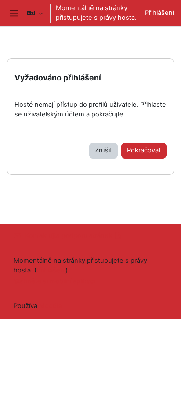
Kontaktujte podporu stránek (68, 235)
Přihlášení (159, 13)
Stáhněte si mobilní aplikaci (54, 281)
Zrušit (103, 150)
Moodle (50, 306)
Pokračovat (144, 150)
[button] (34, 13)
